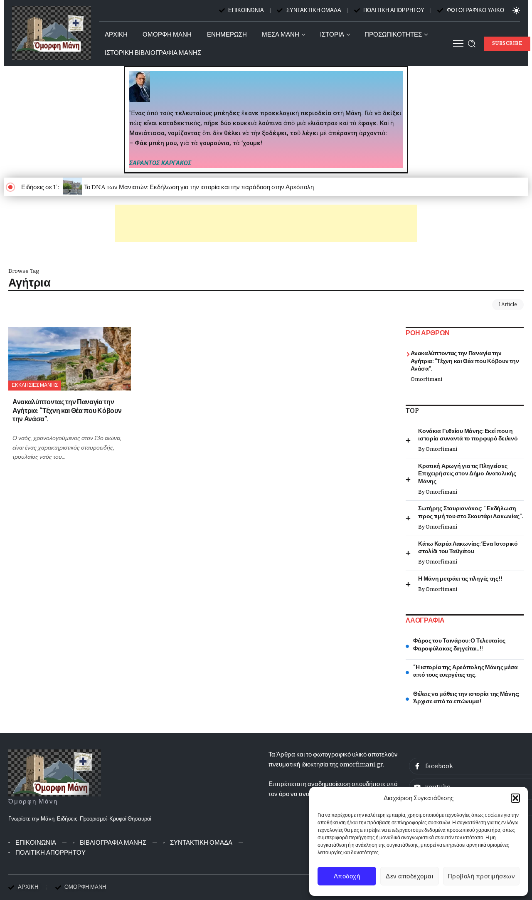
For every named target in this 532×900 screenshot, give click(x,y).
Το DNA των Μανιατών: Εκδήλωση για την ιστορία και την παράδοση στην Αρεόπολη (199, 187)
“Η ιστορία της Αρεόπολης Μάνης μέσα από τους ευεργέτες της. (465, 671)
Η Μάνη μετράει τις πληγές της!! (460, 578)
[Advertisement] (266, 223)
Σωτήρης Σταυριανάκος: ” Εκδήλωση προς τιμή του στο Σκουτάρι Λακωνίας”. (470, 512)
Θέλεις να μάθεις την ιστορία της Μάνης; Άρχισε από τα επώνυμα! (466, 697)
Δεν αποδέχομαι (409, 876)
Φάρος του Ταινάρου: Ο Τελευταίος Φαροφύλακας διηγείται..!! (459, 644)
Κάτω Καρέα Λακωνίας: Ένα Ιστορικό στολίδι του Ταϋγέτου (468, 547)
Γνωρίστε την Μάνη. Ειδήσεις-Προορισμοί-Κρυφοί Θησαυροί (79, 819)
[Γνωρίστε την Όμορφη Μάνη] (54, 772)
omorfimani (426, 379)
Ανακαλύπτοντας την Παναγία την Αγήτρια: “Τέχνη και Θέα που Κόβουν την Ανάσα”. (66, 410)
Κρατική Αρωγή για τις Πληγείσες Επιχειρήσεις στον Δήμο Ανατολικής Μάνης (467, 473)
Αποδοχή (347, 876)
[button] (515, 798)
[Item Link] (69, 359)
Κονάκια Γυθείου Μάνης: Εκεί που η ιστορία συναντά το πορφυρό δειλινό (467, 435)
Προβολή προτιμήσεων (481, 876)
